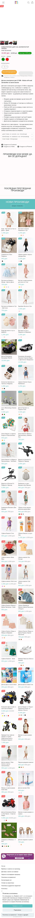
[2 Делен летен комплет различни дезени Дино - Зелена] (19, 514)
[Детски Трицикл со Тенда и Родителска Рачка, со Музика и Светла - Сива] (21, 715)
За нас (3, 866)
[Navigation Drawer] (3, 2)
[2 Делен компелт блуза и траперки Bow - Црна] (21, 261)
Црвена (7, 59)
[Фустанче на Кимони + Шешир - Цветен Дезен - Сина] (8, 287)
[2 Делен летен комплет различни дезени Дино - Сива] (23, 514)
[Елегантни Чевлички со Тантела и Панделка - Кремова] (2, 388)
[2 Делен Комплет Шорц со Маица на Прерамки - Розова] (2, 637)
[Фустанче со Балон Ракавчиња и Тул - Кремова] (21, 235)
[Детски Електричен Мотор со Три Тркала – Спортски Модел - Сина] (4, 820)
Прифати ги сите (17, 906)
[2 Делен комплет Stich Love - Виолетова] (2, 586)
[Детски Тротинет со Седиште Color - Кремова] (19, 414)
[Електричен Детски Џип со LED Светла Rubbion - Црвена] (8, 715)
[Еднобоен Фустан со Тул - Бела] (21, 311)
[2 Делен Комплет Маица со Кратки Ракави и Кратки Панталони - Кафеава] (21, 639)
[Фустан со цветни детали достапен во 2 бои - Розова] (21, 287)
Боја (6, 56)
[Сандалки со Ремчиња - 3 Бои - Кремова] (4, 846)
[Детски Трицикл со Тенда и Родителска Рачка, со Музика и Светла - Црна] (25, 715)
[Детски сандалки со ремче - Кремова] (21, 844)
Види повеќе (17, 206)
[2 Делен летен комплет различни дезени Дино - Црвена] (21, 514)
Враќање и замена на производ (16, 136)
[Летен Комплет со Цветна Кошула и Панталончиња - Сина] (4, 440)
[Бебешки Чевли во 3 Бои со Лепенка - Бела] (19, 665)
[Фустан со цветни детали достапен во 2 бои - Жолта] (19, 287)
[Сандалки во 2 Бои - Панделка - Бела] (4, 261)
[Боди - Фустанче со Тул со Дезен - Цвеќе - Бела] (4, 235)
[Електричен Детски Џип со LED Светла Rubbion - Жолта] (2, 715)
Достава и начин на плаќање (15, 134)
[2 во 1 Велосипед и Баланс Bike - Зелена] (4, 414)
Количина (5, 63)
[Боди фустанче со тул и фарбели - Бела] (2, 337)
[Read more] (17, 856)
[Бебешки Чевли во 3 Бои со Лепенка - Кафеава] (21, 665)
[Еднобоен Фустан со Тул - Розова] (19, 311)
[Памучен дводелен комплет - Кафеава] (21, 767)
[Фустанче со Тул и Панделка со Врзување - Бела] (19, 337)
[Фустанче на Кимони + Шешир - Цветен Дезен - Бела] (2, 287)
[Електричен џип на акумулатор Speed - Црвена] (4, 179)
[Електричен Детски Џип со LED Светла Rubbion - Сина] (6, 715)
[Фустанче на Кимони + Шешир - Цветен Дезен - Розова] (6, 287)
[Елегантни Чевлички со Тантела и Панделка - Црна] (4, 388)
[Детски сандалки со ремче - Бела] (19, 844)
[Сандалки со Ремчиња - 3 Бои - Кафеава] (6, 846)
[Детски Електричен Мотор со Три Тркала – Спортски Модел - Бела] (2, 820)
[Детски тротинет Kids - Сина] (21, 793)
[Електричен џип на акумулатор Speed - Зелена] (2, 179)
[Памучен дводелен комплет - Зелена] (19, 767)
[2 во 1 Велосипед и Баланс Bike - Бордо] (2, 414)
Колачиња (4, 888)
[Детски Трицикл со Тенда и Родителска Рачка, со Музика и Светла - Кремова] (19, 715)
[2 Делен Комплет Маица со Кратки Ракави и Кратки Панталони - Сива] (19, 639)
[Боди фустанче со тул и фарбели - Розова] (4, 337)
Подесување (17, 910)
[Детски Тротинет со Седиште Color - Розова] (21, 414)
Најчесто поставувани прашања (10, 874)
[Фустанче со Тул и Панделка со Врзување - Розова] (21, 337)
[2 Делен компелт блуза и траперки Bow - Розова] (19, 261)
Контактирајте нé (6, 880)
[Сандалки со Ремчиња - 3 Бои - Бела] (10, 846)
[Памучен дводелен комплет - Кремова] (23, 767)
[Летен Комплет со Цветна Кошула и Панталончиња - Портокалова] (2, 440)
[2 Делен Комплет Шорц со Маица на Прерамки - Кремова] (4, 637)
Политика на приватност (10, 914)
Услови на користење (7, 883)
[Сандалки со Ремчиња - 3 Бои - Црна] (2, 846)
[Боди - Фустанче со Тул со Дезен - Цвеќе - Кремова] (2, 235)
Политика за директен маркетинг (11, 885)
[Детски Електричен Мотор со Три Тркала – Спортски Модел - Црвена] (6, 820)
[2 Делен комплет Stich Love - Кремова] (4, 586)
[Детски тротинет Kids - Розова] (19, 793)
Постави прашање (10, 139)
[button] (26, 72)
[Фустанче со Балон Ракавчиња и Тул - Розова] (23, 235)
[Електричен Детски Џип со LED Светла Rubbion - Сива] (4, 715)
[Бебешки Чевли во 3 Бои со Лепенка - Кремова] (23, 665)
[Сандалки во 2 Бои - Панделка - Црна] (2, 261)
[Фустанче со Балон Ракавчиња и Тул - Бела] (19, 235)
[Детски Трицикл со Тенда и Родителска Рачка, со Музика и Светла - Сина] (23, 715)
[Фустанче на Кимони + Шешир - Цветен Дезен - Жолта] (4, 287)
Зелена (3, 59)
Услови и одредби (23, 914)
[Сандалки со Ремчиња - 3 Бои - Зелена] (8, 846)
